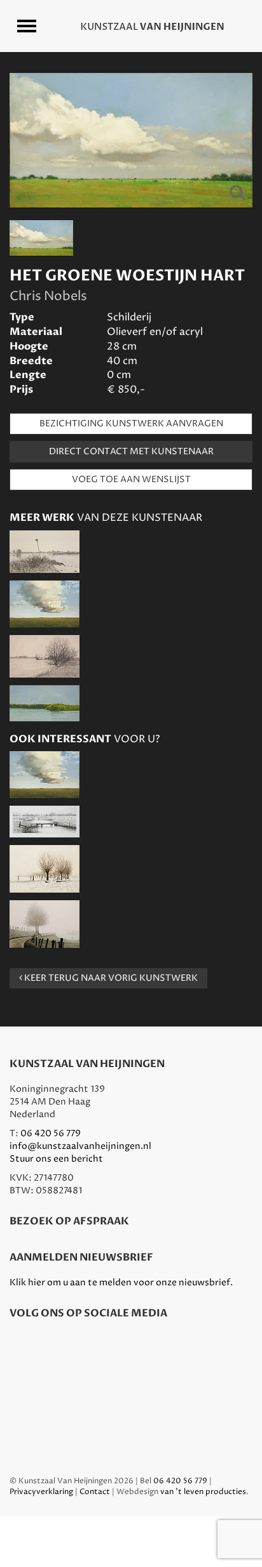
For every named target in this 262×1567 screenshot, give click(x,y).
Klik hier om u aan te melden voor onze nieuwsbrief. (121, 1282)
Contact (94, 1491)
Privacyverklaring (41, 1491)
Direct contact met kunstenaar (131, 451)
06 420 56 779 (50, 1133)
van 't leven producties (203, 1491)
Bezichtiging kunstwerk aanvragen (131, 423)
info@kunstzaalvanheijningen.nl (80, 1146)
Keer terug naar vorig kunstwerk (110, 978)
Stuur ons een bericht (56, 1159)
